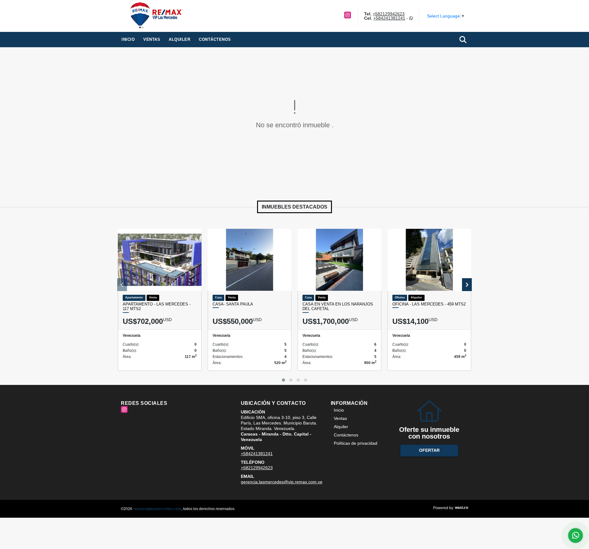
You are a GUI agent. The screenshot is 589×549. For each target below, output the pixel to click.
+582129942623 (389, 13)
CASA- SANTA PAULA (233, 304)
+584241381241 (389, 18)
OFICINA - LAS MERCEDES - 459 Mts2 (429, 304)
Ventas (151, 39)
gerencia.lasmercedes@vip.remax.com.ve (281, 481)
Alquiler (179, 39)
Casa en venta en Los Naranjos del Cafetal (337, 306)
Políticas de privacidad (355, 443)
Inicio (128, 39)
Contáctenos (215, 39)
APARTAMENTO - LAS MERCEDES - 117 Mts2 (157, 306)
